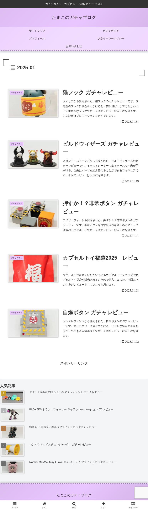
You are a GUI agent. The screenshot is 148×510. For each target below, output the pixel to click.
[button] (136, 488)
